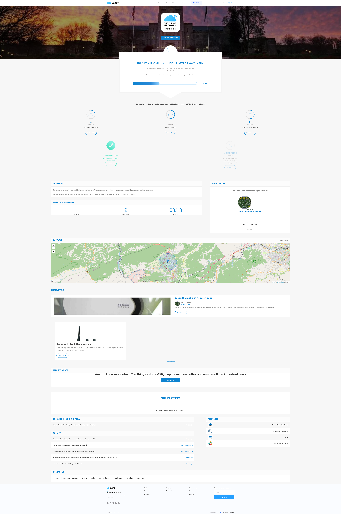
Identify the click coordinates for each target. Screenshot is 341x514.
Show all (250, 229)
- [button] (53, 248)
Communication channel (280, 443)
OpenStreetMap (280, 282)
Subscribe (170, 380)
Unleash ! (230, 167)
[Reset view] (53, 251)
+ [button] (53, 245)
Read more (181, 313)
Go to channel (111, 164)
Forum (286, 437)
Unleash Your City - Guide (280, 425)
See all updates (171, 361)
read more (173, 77)
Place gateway (170, 133)
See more (189, 425)
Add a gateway (284, 240)
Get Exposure (250, 133)
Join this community (170, 38)
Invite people (91, 133)
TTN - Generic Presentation (279, 431)
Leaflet (273, 282)
